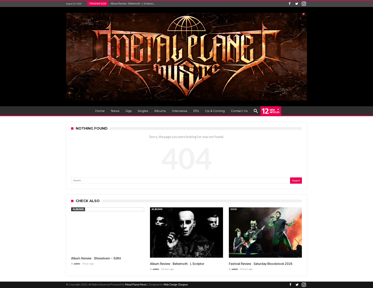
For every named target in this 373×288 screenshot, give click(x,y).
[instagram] (304, 4)
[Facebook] (289, 4)
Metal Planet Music (136, 284)
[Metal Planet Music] (186, 13)
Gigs (233, 209)
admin (77, 263)
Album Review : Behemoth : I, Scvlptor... (132, 3)
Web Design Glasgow (176, 284)
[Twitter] (297, 4)
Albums (78, 209)
